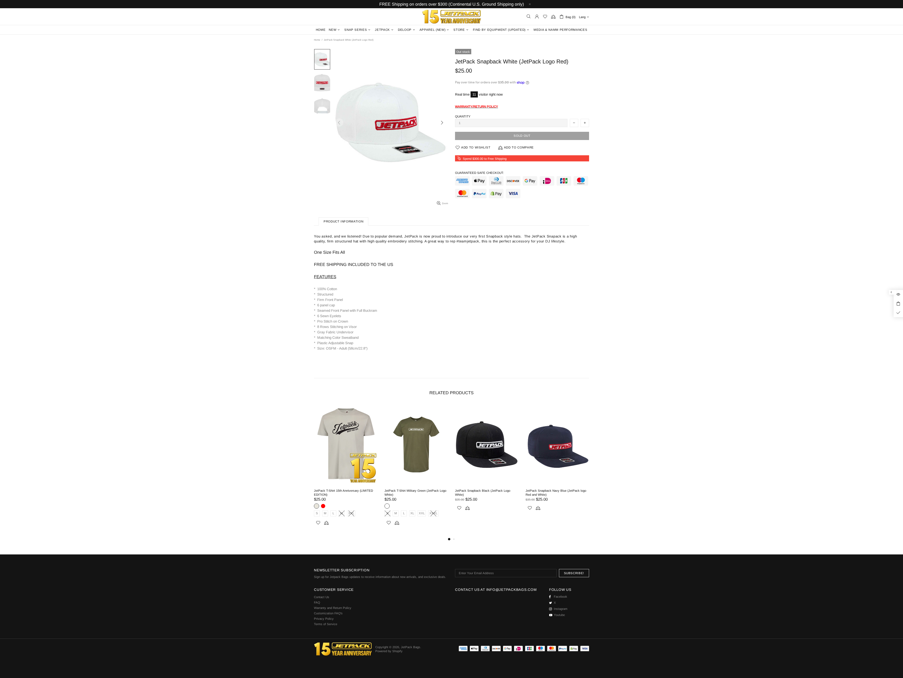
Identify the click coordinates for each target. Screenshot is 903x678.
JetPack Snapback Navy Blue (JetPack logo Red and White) (556, 492)
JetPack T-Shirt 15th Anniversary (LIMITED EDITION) (343, 492)
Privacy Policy (324, 618)
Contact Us (321, 597)
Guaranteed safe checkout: (479, 173)
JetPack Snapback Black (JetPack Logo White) (482, 492)
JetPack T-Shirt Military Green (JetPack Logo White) (415, 492)
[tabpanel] (345, 470)
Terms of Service (325, 624)
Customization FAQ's (328, 613)
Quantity (463, 116)
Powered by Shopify (389, 651)
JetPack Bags (451, 16)
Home (317, 40)
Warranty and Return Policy (332, 608)
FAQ (317, 602)
